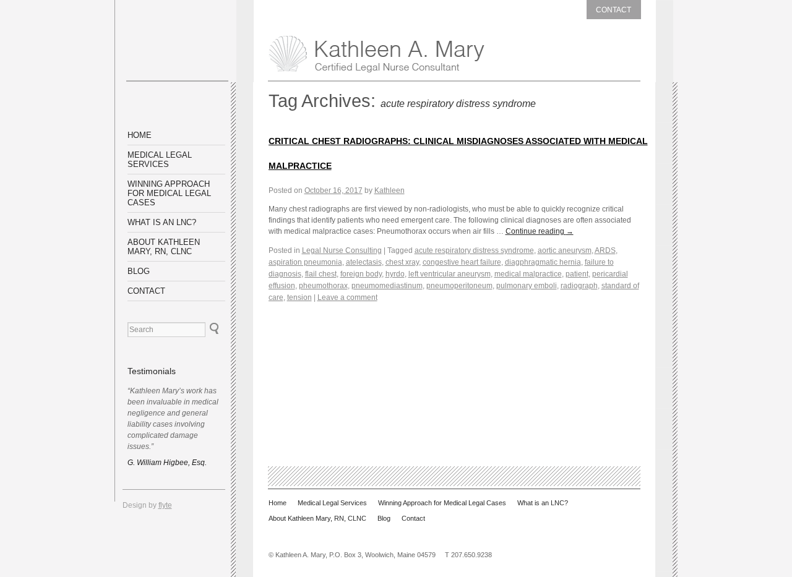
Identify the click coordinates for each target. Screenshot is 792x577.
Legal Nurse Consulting (342, 250)
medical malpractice (528, 274)
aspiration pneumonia (305, 262)
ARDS (605, 250)
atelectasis (364, 262)
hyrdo (395, 274)
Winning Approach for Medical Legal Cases (169, 193)
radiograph (579, 285)
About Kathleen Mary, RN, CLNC (163, 246)
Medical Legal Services (159, 159)
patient (577, 274)
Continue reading (540, 231)
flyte (165, 505)
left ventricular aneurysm (449, 274)
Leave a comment (347, 297)
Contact (613, 10)
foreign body (361, 274)
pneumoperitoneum (459, 285)
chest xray (402, 262)
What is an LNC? (161, 222)
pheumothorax (323, 285)
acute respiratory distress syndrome (474, 250)
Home (139, 135)
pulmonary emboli (526, 285)
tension (299, 297)
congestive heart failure (462, 262)
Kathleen (389, 190)
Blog (138, 271)
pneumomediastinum (387, 285)
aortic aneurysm (565, 250)
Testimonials (151, 371)
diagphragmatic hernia (543, 262)
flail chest (321, 274)
